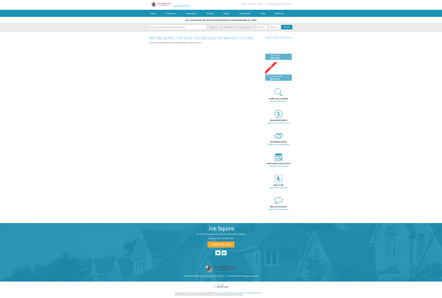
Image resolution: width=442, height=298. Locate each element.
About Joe (279, 13)
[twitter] (217, 252)
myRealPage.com (221, 287)
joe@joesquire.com (279, 4)
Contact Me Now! (221, 244)
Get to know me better (279, 187)
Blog (263, 13)
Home (153, 13)
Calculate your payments (278, 166)
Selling (226, 13)
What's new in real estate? (278, 209)
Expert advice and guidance (278, 144)
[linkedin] (224, 252)
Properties (170, 13)
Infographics (191, 13)
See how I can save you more (279, 123)
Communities (245, 13)
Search (287, 27)
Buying (210, 13)
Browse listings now (278, 101)
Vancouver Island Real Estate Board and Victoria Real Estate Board (237, 293)
